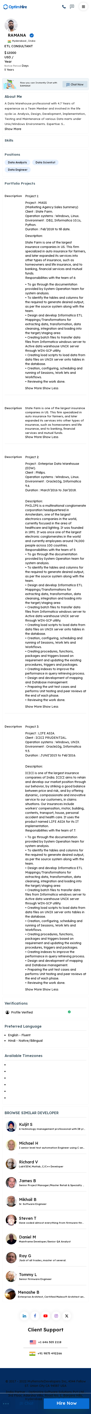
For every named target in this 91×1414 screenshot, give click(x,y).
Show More (13, 129)
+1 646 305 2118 (49, 1342)
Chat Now (76, 84)
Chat (28, 1403)
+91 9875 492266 (49, 1353)
